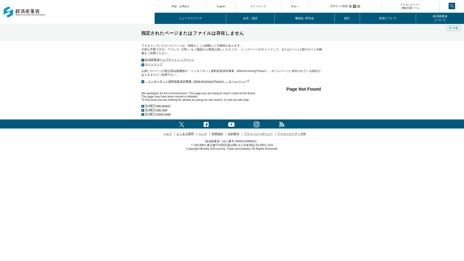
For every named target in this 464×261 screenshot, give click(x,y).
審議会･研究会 (304, 18)
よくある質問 (185, 133)
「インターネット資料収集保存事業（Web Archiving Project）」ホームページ (195, 81)
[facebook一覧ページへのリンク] (206, 123)
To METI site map (156, 109)
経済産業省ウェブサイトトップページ (169, 59)
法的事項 (233, 133)
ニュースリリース (190, 18)
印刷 (455, 28)
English (221, 6)
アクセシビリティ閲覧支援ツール (410, 6)
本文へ (295, 6)
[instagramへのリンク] (256, 123)
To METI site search (157, 105)
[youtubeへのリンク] (231, 123)
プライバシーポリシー (258, 133)
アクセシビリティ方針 (291, 133)
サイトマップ (258, 6)
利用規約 (217, 133)
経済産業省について (440, 18)
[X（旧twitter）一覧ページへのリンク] (181, 123)
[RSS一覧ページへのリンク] (282, 123)
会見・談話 (250, 18)
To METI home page (158, 114)
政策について (388, 18)
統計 (347, 18)
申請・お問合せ (180, 6)
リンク (202, 133)
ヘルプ (167, 133)
